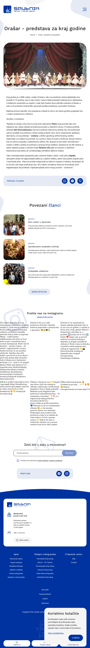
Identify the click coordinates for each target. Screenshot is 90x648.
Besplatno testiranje (16, 566)
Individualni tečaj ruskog (45, 577)
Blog (73, 559)
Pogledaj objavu (15, 351)
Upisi (16, 554)
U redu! (75, 638)
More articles (39, 292)
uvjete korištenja (43, 460)
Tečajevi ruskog (45, 645)
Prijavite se (17, 645)
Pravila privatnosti (45, 594)
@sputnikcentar (45, 317)
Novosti (32, 35)
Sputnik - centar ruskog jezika (21, 9)
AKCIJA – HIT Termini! (45, 562)
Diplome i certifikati (16, 570)
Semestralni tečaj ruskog (45, 559)
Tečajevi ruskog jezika (45, 554)
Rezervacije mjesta (16, 559)
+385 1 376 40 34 (19, 533)
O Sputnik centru (73, 554)
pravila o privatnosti (55, 460)
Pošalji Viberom (80, 181)
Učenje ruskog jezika (16, 573)
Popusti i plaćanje (16, 562)
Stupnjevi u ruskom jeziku (16, 577)
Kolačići (45, 599)
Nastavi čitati (45, 224)
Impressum (45, 603)
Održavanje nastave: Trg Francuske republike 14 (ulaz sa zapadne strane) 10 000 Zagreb (22, 520)
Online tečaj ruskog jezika (44, 573)
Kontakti (74, 562)
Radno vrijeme (24, 540)
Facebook (59, 473)
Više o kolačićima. (56, 633)
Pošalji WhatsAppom (65, 181)
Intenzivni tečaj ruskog (45, 570)
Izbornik (84, 9)
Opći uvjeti (45, 590)
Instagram (67, 473)
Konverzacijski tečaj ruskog (45, 566)
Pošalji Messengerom (72, 181)
